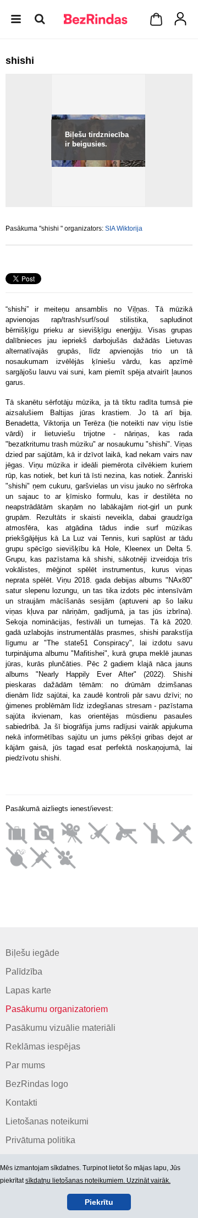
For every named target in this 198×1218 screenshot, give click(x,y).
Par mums (25, 1065)
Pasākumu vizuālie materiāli (61, 1027)
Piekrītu (99, 1202)
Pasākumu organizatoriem (57, 1009)
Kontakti (21, 1102)
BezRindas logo (37, 1084)
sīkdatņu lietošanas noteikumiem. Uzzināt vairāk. (97, 1180)
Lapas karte (28, 990)
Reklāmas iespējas (43, 1046)
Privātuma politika (40, 1140)
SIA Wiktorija (123, 228)
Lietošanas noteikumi (47, 1121)
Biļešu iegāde (32, 953)
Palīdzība (24, 971)
